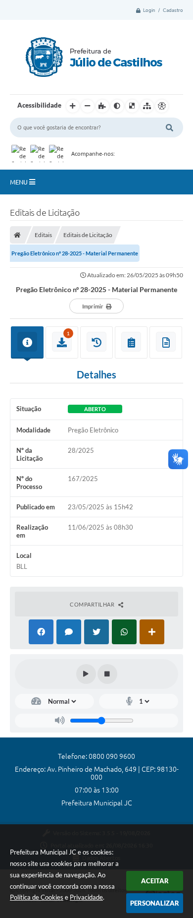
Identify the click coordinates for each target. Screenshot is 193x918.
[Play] (86, 674)
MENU (19, 182)
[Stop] (107, 674)
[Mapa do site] (147, 106)
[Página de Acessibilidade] (161, 106)
